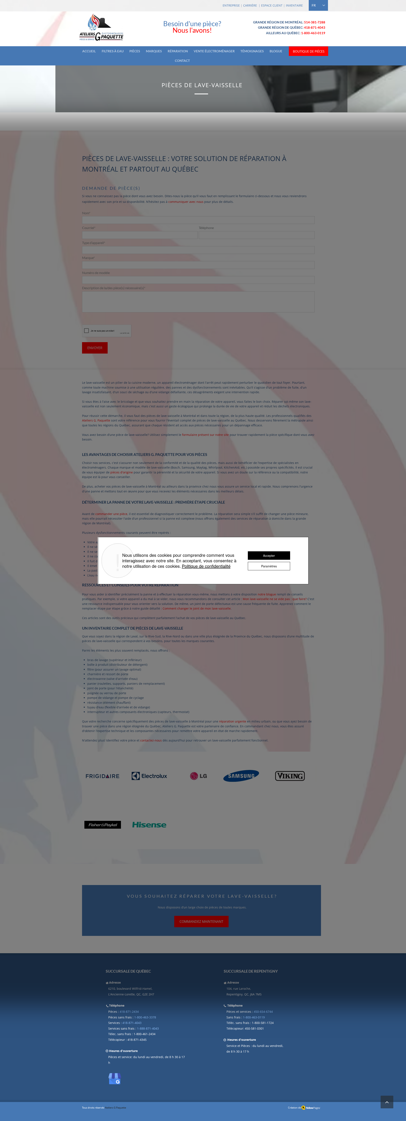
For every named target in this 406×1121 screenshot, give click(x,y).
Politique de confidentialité (206, 566)
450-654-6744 (263, 1012)
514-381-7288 (314, 22)
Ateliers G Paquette (115, 1107)
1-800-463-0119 (254, 1017)
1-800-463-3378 (145, 1017)
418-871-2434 (129, 1012)
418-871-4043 (314, 27)
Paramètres (269, 566)
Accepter (269, 555)
